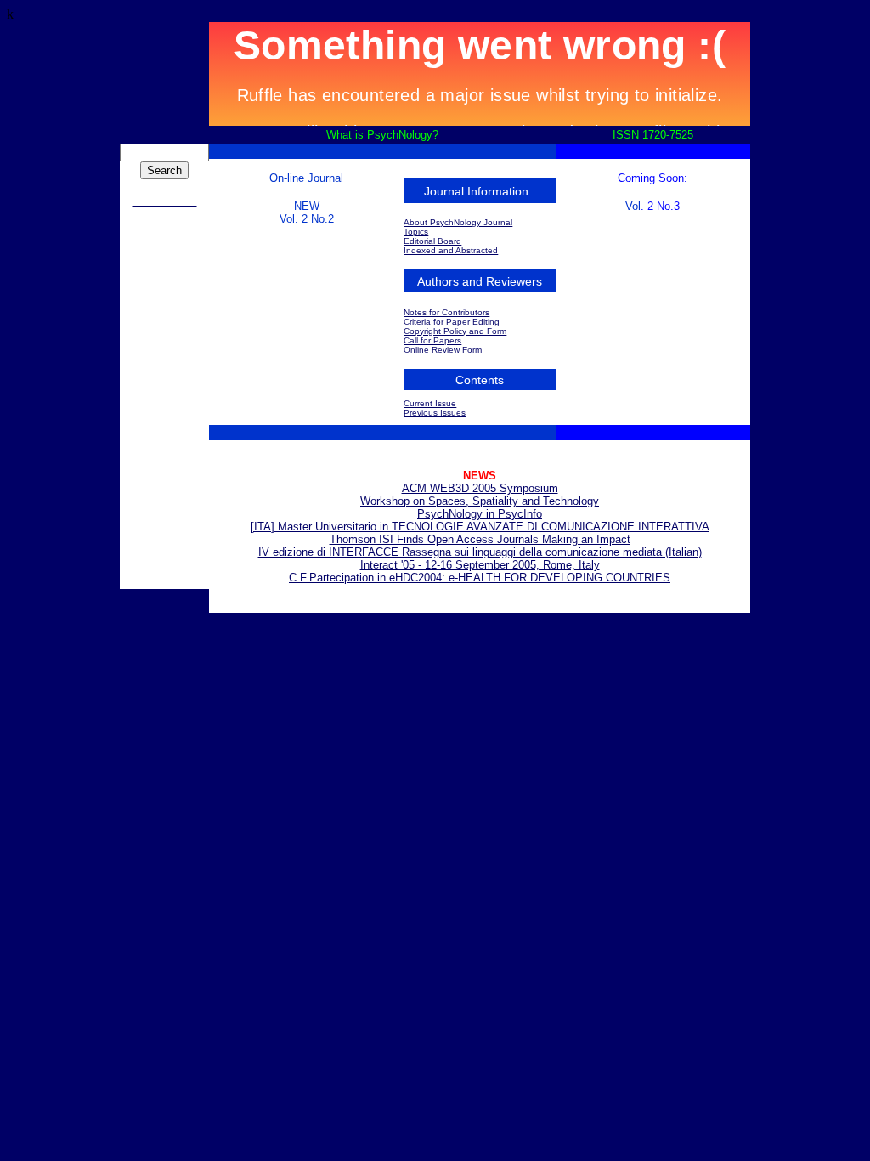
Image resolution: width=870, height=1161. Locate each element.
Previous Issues (435, 412)
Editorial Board (432, 241)
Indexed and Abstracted (451, 250)
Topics (416, 231)
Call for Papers (432, 340)
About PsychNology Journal (458, 222)
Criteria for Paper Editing (452, 321)
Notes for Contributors (446, 312)
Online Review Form (443, 349)
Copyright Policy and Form (455, 331)
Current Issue (430, 403)
